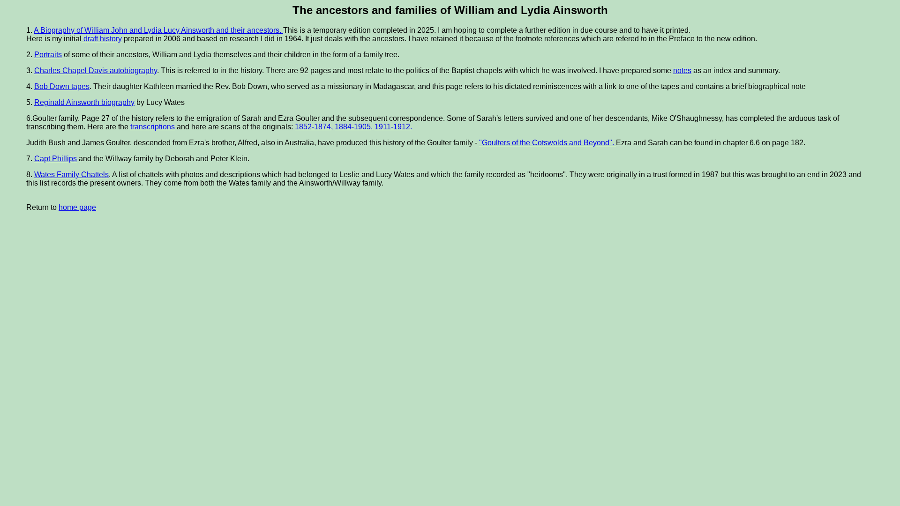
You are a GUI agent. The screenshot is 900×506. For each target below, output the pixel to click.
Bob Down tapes (62, 86)
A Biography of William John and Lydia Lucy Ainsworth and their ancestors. (158, 30)
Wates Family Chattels (71, 175)
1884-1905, (354, 127)
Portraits (48, 55)
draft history (102, 39)
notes (682, 70)
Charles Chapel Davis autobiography (95, 70)
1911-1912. (393, 127)
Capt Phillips (55, 159)
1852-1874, (314, 127)
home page (77, 207)
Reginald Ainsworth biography (84, 102)
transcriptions (152, 127)
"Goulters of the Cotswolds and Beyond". (547, 143)
